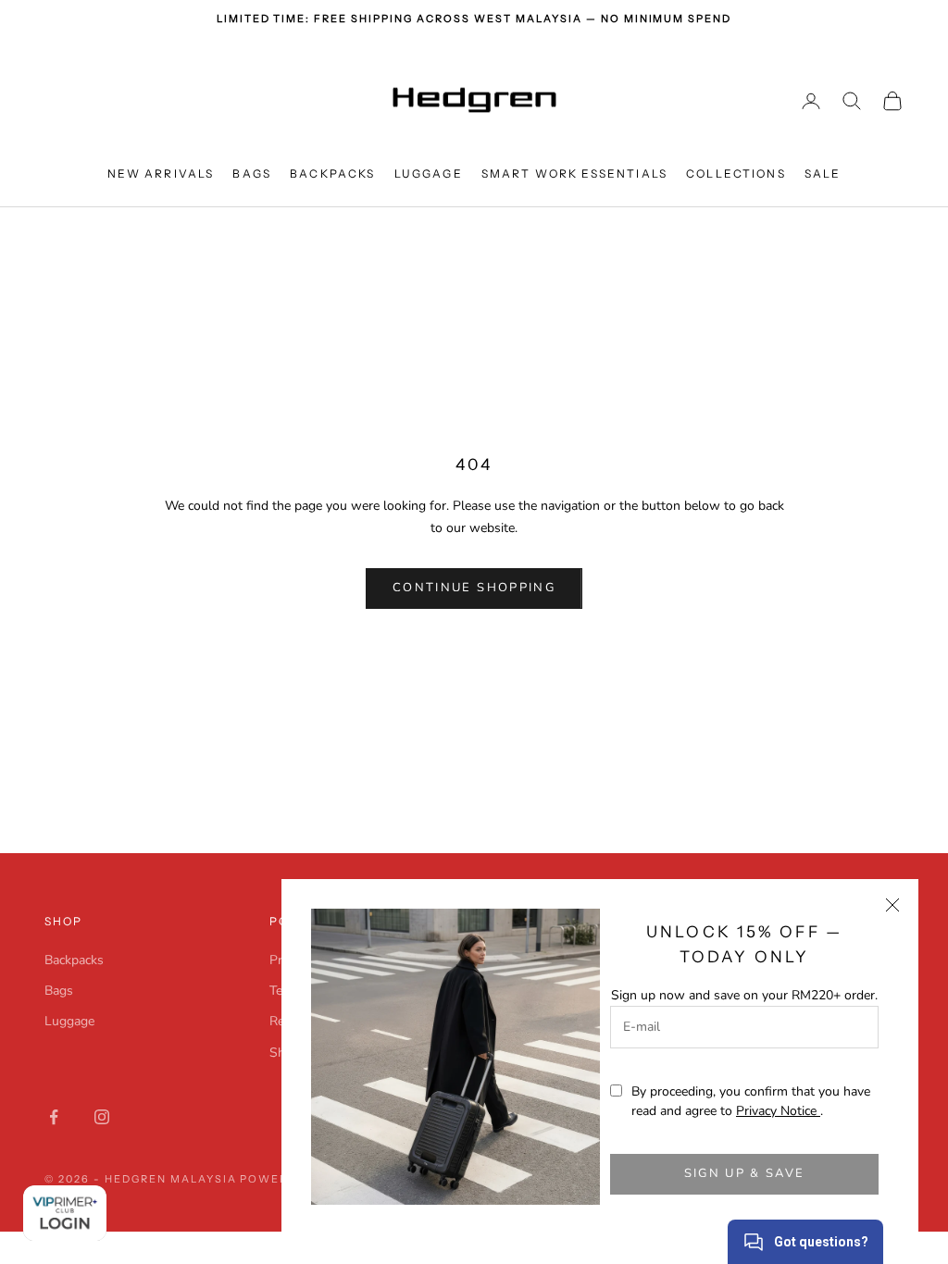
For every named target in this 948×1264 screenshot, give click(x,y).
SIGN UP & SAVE (744, 1173)
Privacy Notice (778, 1111)
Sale (823, 173)
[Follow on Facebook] (53, 1117)
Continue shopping (474, 587)
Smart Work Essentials (574, 173)
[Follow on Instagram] (102, 1117)
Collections (736, 173)
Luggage (428, 173)
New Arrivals (161, 173)
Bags (251, 173)
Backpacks (332, 173)
